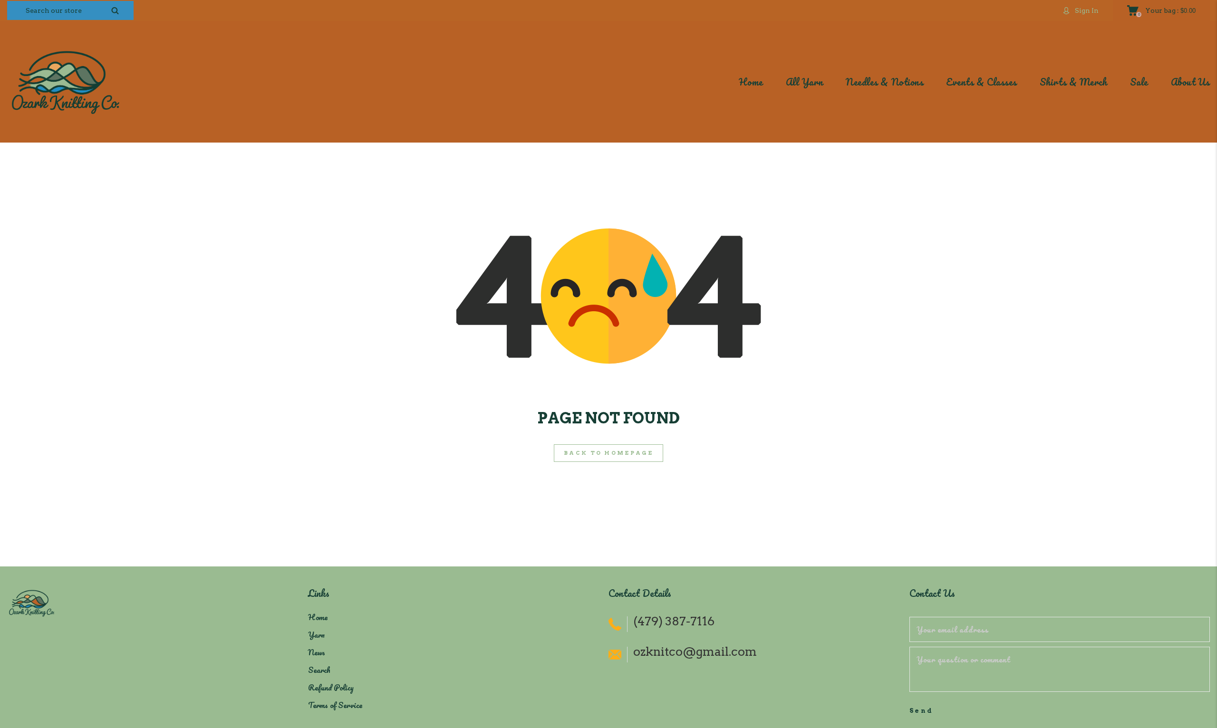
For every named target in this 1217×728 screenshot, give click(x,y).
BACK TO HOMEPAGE (608, 453)
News (316, 652)
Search (319, 669)
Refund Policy (331, 687)
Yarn (316, 634)
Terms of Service (335, 705)
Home (318, 617)
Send (921, 710)
